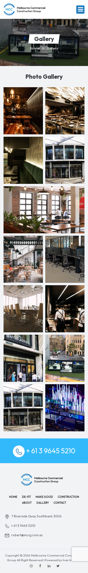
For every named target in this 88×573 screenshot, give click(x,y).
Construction (68, 497)
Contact (60, 502)
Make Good (44, 497)
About (27, 502)
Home (35, 48)
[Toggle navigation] (80, 9)
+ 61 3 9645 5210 (50, 450)
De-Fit (26, 497)
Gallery (42, 502)
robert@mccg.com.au (27, 535)
